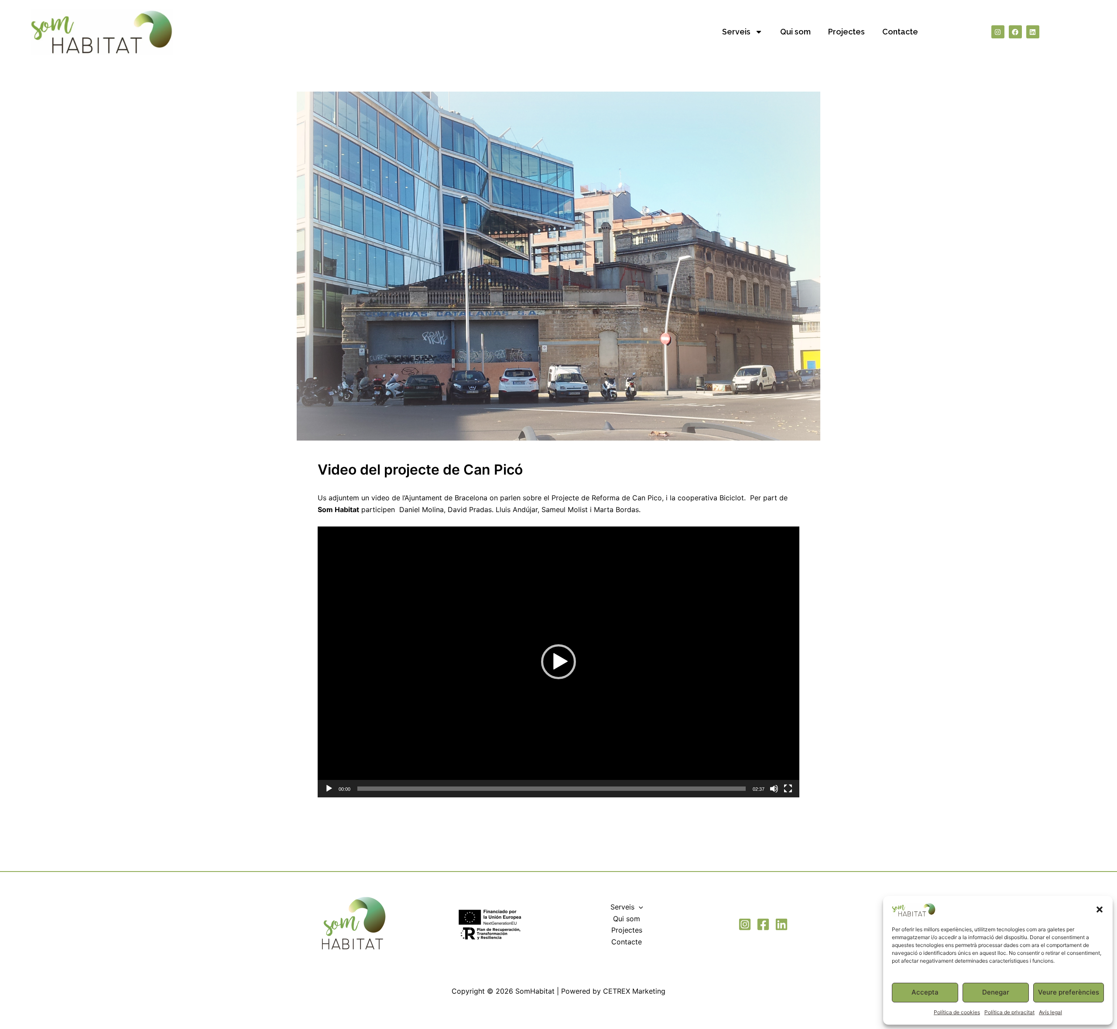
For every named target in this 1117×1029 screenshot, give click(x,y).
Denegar (995, 992)
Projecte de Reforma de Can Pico (607, 497)
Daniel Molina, (422, 509)
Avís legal (1050, 1012)
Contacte (900, 31)
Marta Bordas (616, 509)
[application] (558, 661)
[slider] (551, 788)
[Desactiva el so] (774, 788)
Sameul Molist (564, 509)
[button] (1099, 909)
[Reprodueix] (329, 788)
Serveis (736, 31)
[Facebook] (763, 924)
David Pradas (470, 509)
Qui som (795, 31)
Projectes (846, 31)
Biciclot (732, 497)
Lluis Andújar (517, 509)
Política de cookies (957, 1012)
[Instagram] (744, 924)
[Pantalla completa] (788, 788)
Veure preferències (1068, 992)
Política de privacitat (1009, 1012)
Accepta (925, 992)
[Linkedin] (781, 924)
